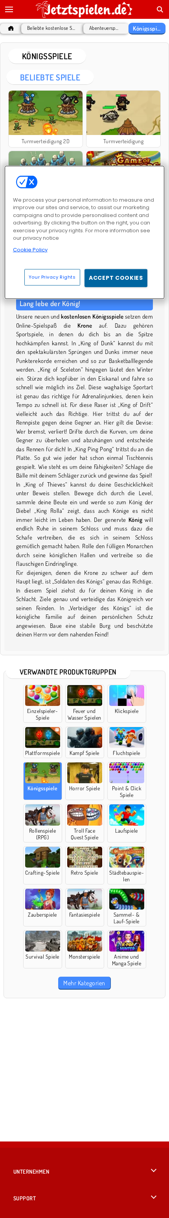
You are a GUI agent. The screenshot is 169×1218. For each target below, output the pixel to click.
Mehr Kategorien (84, 983)
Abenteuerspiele (104, 28)
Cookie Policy (30, 249)
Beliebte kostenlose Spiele (51, 28)
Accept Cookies (116, 278)
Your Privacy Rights (52, 277)
